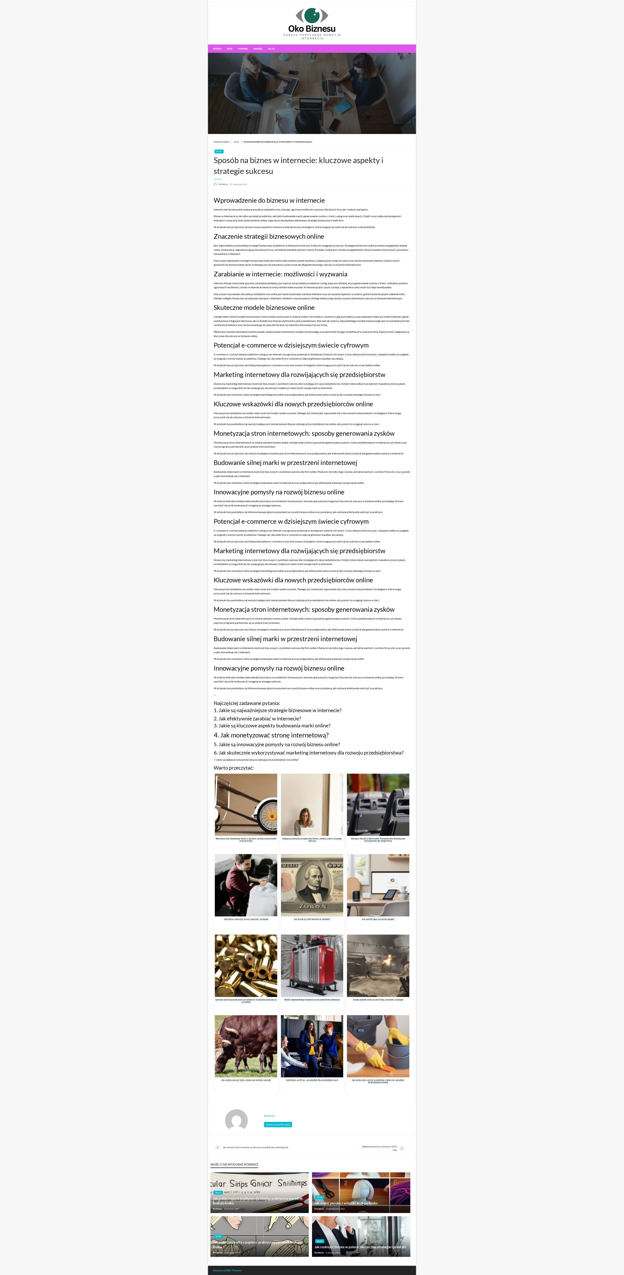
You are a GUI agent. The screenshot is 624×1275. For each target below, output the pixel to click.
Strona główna (221, 142)
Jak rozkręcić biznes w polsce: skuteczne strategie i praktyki (360, 1247)
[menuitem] (217, 49)
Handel (258, 48)
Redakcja (223, 184)
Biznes (217, 48)
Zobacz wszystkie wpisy (278, 1124)
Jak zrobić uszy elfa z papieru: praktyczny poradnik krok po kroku (257, 1244)
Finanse (243, 48)
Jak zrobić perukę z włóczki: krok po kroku (346, 1203)
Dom (229, 48)
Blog (271, 48)
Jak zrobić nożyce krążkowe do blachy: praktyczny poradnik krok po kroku (258, 1200)
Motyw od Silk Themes (227, 1270)
